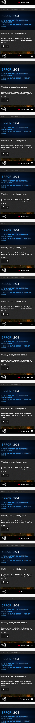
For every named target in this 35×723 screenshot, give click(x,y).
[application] (17, 361)
